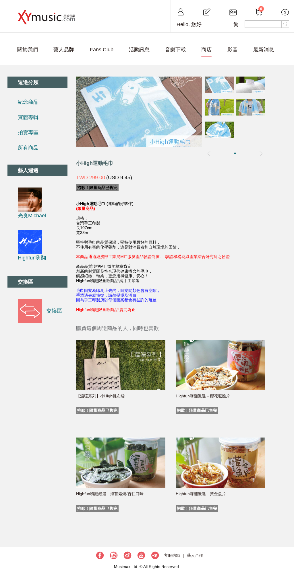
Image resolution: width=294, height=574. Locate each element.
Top (287, 552)
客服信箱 (172, 555)
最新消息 (263, 49)
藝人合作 (195, 555)
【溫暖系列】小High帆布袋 (100, 396)
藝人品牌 (63, 49)
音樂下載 (175, 49)
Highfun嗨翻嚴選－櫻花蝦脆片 (203, 396)
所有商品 (28, 147)
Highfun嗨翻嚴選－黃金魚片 (201, 493)
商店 (206, 49)
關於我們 (27, 49)
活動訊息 (139, 49)
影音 (232, 49)
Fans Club (101, 49)
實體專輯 (28, 117)
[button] (235, 153)
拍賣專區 (28, 132)
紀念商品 (28, 102)
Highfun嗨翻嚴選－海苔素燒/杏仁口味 (110, 493)
